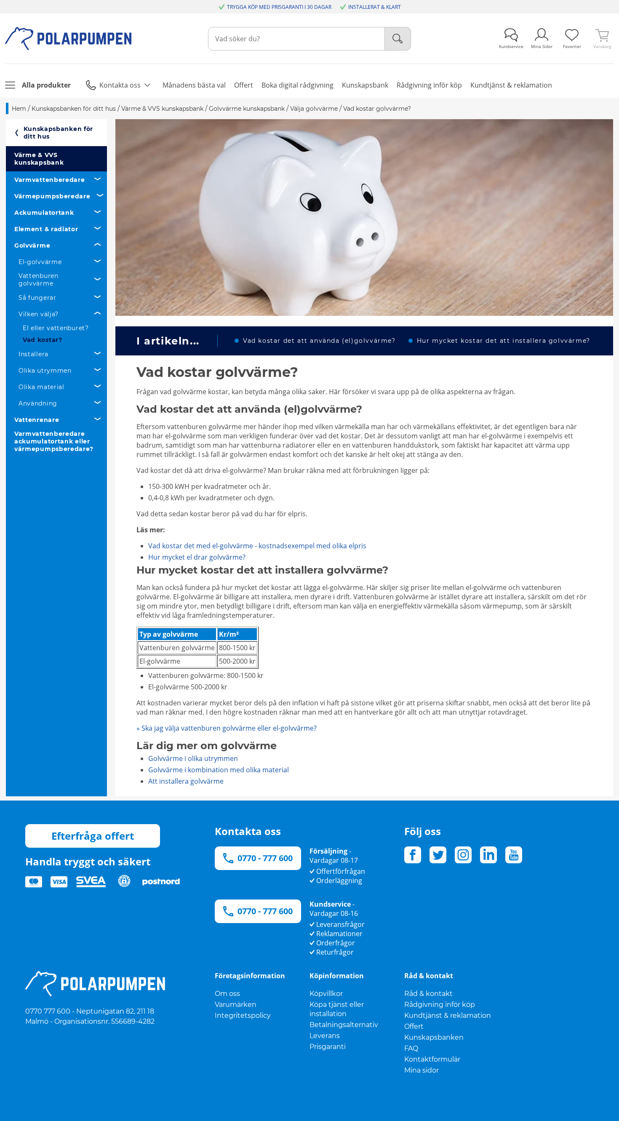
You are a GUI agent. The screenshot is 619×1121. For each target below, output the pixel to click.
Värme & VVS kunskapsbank (39, 158)
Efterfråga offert (92, 836)
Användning (38, 403)
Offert (414, 1026)
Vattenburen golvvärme (39, 279)
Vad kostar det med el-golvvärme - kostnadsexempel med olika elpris (257, 545)
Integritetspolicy (243, 1016)
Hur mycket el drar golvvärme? (196, 557)
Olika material (41, 387)
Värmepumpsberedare (52, 196)
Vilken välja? (39, 314)
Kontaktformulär (432, 1059)
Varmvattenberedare (49, 180)
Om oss (227, 994)
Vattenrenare (36, 420)
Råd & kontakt (428, 994)
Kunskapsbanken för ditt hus (58, 132)
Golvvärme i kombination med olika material (218, 769)
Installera (33, 354)
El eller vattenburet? (56, 328)
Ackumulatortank (44, 212)
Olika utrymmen (45, 370)
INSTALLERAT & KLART (374, 7)
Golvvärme (32, 245)
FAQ (411, 1048)
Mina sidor (421, 1070)
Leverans (325, 1036)
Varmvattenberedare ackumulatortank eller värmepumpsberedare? (53, 441)
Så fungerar (37, 298)
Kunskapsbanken (434, 1037)
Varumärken (235, 1005)
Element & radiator (46, 229)
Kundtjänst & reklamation (447, 1016)
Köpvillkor (326, 994)
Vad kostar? (42, 340)
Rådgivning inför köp (439, 1005)
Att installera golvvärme (186, 781)
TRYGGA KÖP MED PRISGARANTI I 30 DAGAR (279, 7)
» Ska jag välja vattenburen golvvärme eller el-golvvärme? (226, 728)
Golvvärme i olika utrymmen (193, 758)
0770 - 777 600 (265, 858)
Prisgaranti (328, 1047)
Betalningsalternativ (344, 1025)
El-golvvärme (40, 262)
